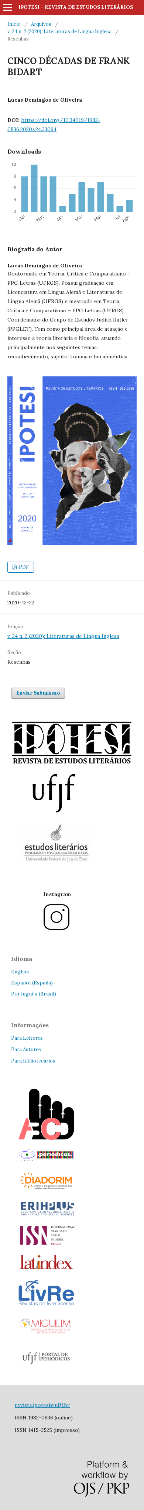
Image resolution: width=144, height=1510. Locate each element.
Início (14, 24)
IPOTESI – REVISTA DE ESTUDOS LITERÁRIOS (75, 7)
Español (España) (32, 982)
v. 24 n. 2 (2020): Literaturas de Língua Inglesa (59, 31)
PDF (23, 567)
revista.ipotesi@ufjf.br (42, 1405)
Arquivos (41, 24)
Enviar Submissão (38, 693)
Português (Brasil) (33, 993)
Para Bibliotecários (33, 1061)
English (20, 971)
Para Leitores (27, 1038)
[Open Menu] (7, 7)
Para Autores (26, 1049)
